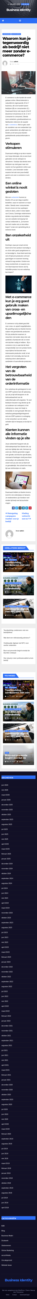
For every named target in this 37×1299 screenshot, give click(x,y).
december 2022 (7, 967)
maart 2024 (5, 908)
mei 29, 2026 (11, 718)
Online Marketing (23, 606)
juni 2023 (4, 937)
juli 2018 (4, 1198)
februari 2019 (6, 1168)
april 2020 (5, 1124)
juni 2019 (4, 1153)
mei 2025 (4, 839)
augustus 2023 (6, 927)
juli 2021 (4, 1050)
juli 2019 (4, 1148)
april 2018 (5, 1207)
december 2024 (7, 864)
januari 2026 (5, 800)
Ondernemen (6, 34)
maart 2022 (5, 1011)
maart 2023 (5, 952)
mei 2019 (4, 1158)
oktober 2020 (6, 1094)
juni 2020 (4, 1114)
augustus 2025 (6, 824)
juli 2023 (4, 932)
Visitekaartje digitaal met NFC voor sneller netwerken (17, 611)
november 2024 (7, 868)
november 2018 (7, 1178)
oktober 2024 (6, 873)
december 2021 (7, 1026)
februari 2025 (6, 854)
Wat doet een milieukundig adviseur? (13, 588)
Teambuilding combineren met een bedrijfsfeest (17, 565)
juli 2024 (4, 888)
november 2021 (7, 1031)
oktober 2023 (6, 918)
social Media (6, 1255)
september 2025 (7, 819)
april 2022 (5, 1006)
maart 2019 (5, 1163)
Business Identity (18, 10)
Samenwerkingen (25, 1294)
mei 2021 (4, 1060)
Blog (10, 583)
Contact (14, 1294)
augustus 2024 (6, 883)
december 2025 (7, 805)
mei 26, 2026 (11, 761)
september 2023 (7, 922)
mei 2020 (4, 1119)
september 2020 (7, 1099)
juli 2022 (4, 991)
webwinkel (15, 197)
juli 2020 (4, 1109)
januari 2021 (5, 1080)
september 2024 (7, 878)
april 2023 (5, 947)
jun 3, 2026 (11, 696)
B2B (7, 559)
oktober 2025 (6, 814)
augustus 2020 (6, 1104)
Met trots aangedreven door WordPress (13, 1290)
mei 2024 (4, 898)
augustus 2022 (6, 986)
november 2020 (7, 1090)
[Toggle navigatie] (20, 20)
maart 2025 (5, 849)
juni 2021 (4, 1055)
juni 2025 (4, 834)
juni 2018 (4, 1203)
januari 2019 (5, 1173)
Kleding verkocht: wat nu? (26, 516)
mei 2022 (4, 1001)
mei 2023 (4, 942)
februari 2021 (6, 1075)
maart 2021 (5, 1070)
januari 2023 (5, 962)
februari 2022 (6, 1016)
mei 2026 (4, 790)
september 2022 (7, 981)
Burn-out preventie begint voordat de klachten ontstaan (16, 758)
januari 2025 (5, 859)
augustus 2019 (6, 1144)
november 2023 (7, 913)
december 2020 (7, 1085)
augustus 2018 (6, 1193)
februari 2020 (6, 1134)
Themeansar (19, 1292)
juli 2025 (4, 829)
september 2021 (7, 1040)
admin (16, 61)
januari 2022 (5, 1021)
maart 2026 (5, 795)
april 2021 (5, 1065)
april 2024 (5, 903)
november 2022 (7, 972)
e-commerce (12, 125)
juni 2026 (4, 785)
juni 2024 (4, 893)
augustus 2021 (6, 1045)
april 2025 (5, 844)
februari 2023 (6, 957)
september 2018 (7, 1188)
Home (7, 1294)
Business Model (7, 1236)
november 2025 (7, 809)
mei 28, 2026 (11, 740)
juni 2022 (4, 996)
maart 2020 (5, 1129)
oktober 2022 (6, 977)
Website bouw (6, 1265)
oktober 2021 (6, 1035)
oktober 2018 (6, 1183)
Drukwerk (4, 1240)
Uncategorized (16, 34)
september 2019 (7, 1139)
